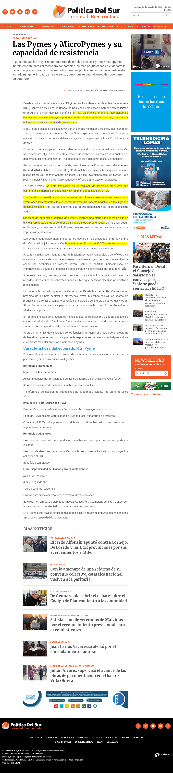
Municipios (26, 26)
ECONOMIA (79, 90)
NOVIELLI (103, 90)
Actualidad (68, 26)
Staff (100, 742)
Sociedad (107, 26)
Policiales (126, 26)
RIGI (115, 90)
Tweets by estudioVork (146, 394)
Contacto (112, 742)
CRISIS (87, 90)
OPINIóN (94, 90)
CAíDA (110, 90)
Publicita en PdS (84, 742)
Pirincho (162, 26)
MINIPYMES (123, 90)
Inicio (9, 26)
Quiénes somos (63, 742)
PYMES (71, 90)
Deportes (88, 26)
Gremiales (47, 26)
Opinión (145, 26)
